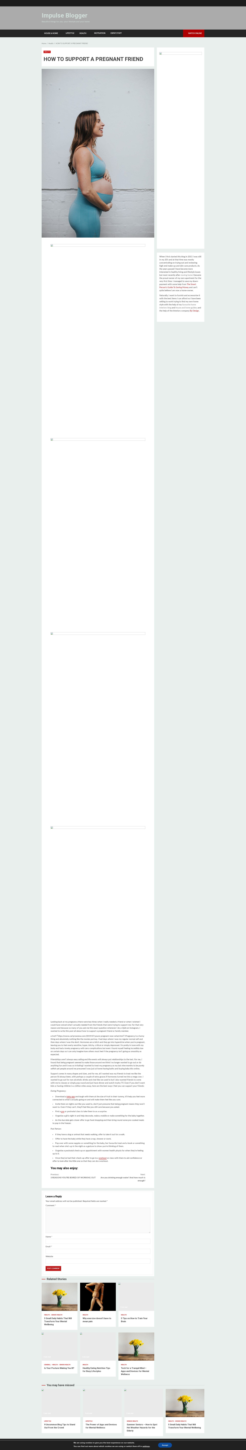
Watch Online (195, 33)
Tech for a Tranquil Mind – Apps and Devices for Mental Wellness (136, 1346)
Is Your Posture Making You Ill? (60, 1346)
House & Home (51, 33)
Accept (165, 1445)
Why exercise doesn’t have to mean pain (98, 1297)
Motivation (99, 33)
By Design (194, 311)
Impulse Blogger (64, 15)
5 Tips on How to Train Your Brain (136, 1297)
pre (62, 1111)
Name (49, 1237)
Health (82, 33)
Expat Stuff (116, 33)
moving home (187, 275)
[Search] (179, 33)
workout (103, 1158)
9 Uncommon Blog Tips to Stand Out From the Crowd (61, 1403)
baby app (71, 1097)
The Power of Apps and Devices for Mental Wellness (102, 1403)
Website (49, 1256)
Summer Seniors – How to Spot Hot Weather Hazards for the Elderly (143, 1403)
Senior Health (56, 1315)
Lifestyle (70, 33)
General (47, 1364)
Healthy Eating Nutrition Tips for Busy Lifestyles (98, 1346)
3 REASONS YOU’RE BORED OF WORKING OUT (73, 1176)
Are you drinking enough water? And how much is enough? (123, 1178)
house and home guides (186, 308)
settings (146, 1446)
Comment (51, 1205)
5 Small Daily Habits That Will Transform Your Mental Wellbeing (60, 1297)
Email (49, 1247)
